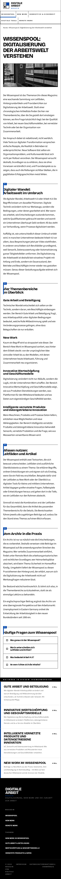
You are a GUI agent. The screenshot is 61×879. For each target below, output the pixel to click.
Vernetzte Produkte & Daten (18, 853)
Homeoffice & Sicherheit (42, 14)
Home (5, 28)
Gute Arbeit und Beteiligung (36, 313)
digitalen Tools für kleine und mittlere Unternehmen (28, 483)
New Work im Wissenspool (24, 346)
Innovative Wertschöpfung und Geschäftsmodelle (27, 387)
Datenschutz (36, 864)
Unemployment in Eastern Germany (20, 609)
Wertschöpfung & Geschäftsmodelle (22, 848)
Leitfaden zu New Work (18, 479)
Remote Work (26, 21)
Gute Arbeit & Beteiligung (17, 843)
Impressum (21, 864)
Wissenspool (8, 14)
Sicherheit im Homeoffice (43, 563)
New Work (22, 14)
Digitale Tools (9, 21)
